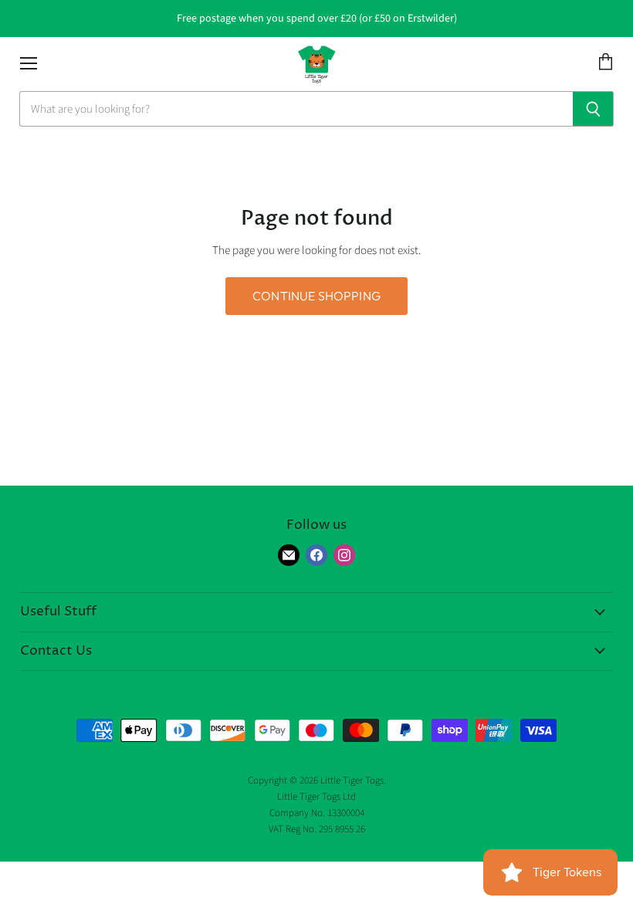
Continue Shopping (316, 295)
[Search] (593, 109)
